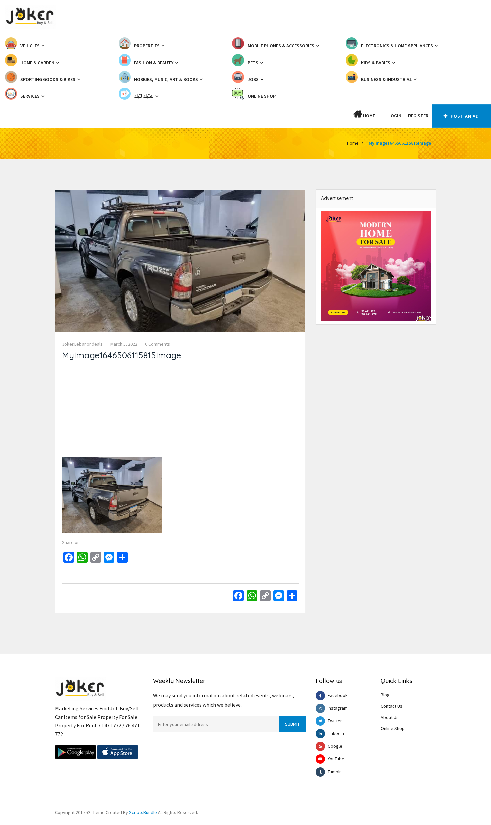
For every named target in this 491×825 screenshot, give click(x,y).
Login (394, 116)
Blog (385, 695)
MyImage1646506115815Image (400, 143)
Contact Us (391, 706)
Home (368, 116)
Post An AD (464, 116)
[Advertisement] (180, 410)
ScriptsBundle (143, 812)
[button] (381, 116)
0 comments (157, 344)
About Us (390, 717)
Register (418, 116)
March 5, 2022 (123, 344)
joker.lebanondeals (82, 344)
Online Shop (393, 728)
